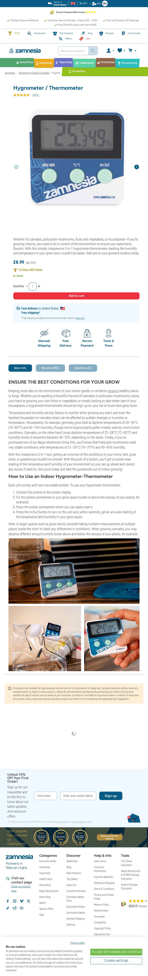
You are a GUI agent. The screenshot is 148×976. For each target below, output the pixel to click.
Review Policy (101, 910)
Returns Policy (101, 904)
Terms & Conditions (104, 888)
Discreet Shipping (75, 918)
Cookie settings (116, 960)
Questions (83, 368)
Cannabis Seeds (47, 861)
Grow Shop (45, 896)
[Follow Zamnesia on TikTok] (8, 908)
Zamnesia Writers (75, 906)
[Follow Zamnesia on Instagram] (15, 901)
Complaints (100, 922)
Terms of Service (79, 821)
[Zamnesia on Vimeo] (22, 901)
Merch (42, 902)
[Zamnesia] (30, 51)
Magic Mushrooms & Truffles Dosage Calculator (130, 874)
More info (80, 318)
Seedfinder (71, 861)
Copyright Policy (102, 928)
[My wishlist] (121, 50)
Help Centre (100, 861)
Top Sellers (72, 879)
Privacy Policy (61, 821)
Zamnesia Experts (75, 912)
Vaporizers (44, 873)
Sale (41, 914)
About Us (71, 884)
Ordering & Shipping (104, 882)
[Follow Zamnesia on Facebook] (8, 901)
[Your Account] (110, 50)
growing (113, 391)
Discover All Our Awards (110, 837)
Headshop (44, 867)
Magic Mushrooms (49, 890)
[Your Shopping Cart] (133, 50)
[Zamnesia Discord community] (22, 908)
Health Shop (45, 879)
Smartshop (45, 884)
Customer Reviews (76, 890)
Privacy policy (78, 942)
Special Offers (46, 908)
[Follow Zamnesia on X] (28, 901)
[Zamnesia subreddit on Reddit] (15, 908)
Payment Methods (103, 876)
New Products (73, 873)
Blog (68, 867)
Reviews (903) (50, 368)
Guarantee (99, 916)
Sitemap (70, 924)
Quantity (18, 286)
